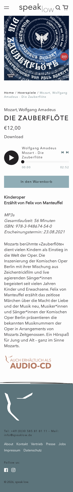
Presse (50, 444)
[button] (58, 7)
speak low (21, 482)
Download (13, 136)
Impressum (12, 450)
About (8, 444)
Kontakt (22, 444)
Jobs (62, 444)
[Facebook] (6, 470)
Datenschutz (33, 450)
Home (9, 93)
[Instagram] (13, 470)
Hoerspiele (27, 93)
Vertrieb (37, 444)
